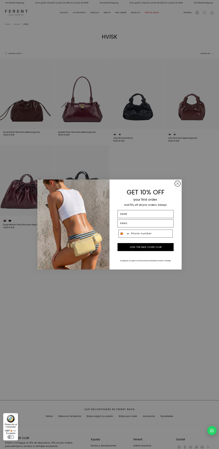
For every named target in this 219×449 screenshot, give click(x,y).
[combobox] (124, 233)
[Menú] (16, 415)
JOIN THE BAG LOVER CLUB (146, 247)
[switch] (11, 437)
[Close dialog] (177, 183)
